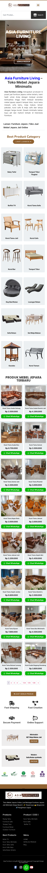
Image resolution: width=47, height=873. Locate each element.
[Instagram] (20, 867)
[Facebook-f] (15, 867)
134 (24, 683)
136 (33, 683)
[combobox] (15, 15)
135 (29, 683)
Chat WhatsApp (12, 416)
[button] (38, 5)
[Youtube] (31, 867)
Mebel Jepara (12, 802)
